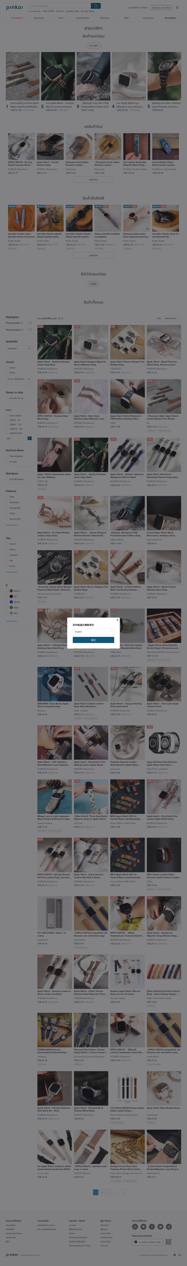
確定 (93, 640)
